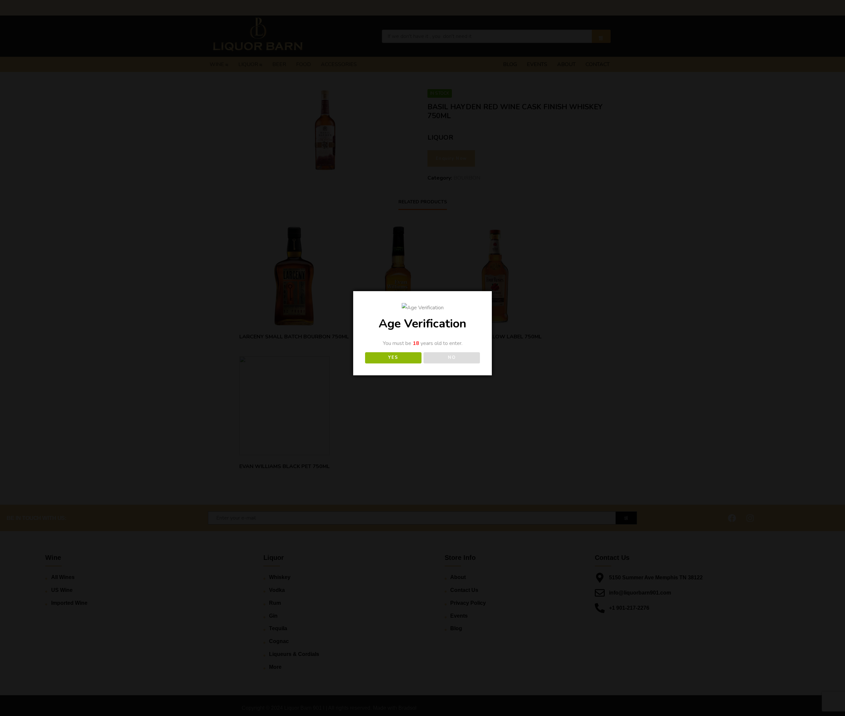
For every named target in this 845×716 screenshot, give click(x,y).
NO (452, 357)
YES (393, 357)
